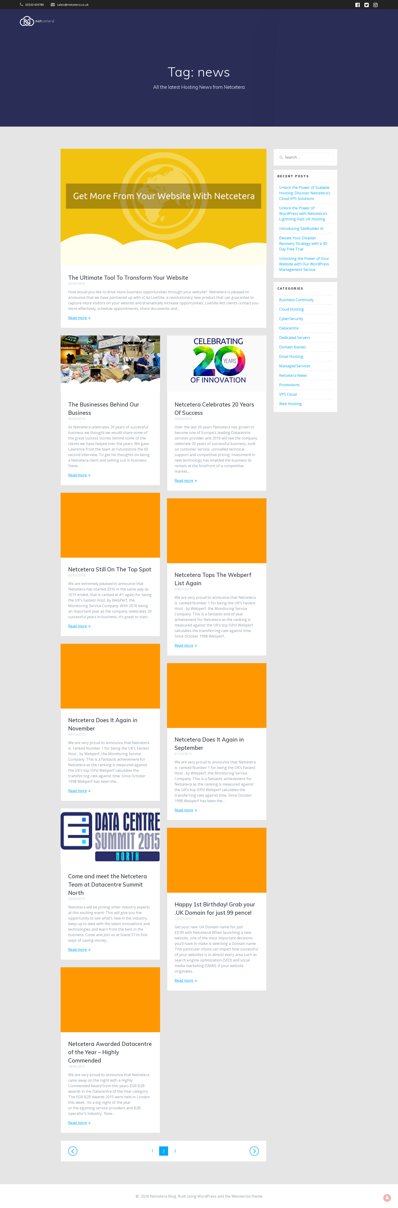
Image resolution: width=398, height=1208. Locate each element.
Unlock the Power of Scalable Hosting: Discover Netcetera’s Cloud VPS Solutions (304, 193)
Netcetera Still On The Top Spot (109, 569)
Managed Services (294, 365)
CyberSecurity (291, 318)
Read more (77, 317)
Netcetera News (293, 375)
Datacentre (288, 328)
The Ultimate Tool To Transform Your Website (128, 277)
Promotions (289, 384)
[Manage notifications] (387, 1198)
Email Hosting (291, 356)
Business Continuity (296, 299)
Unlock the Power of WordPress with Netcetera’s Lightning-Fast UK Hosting (303, 213)
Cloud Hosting (291, 309)
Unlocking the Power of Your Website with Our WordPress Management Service (304, 264)
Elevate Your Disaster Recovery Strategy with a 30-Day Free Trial (303, 243)
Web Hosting (290, 403)
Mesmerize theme (247, 1196)
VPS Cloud (288, 394)
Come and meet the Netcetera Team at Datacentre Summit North (107, 884)
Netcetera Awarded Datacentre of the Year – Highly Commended (110, 1052)
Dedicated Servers (294, 337)
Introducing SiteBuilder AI (301, 228)
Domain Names (292, 347)
